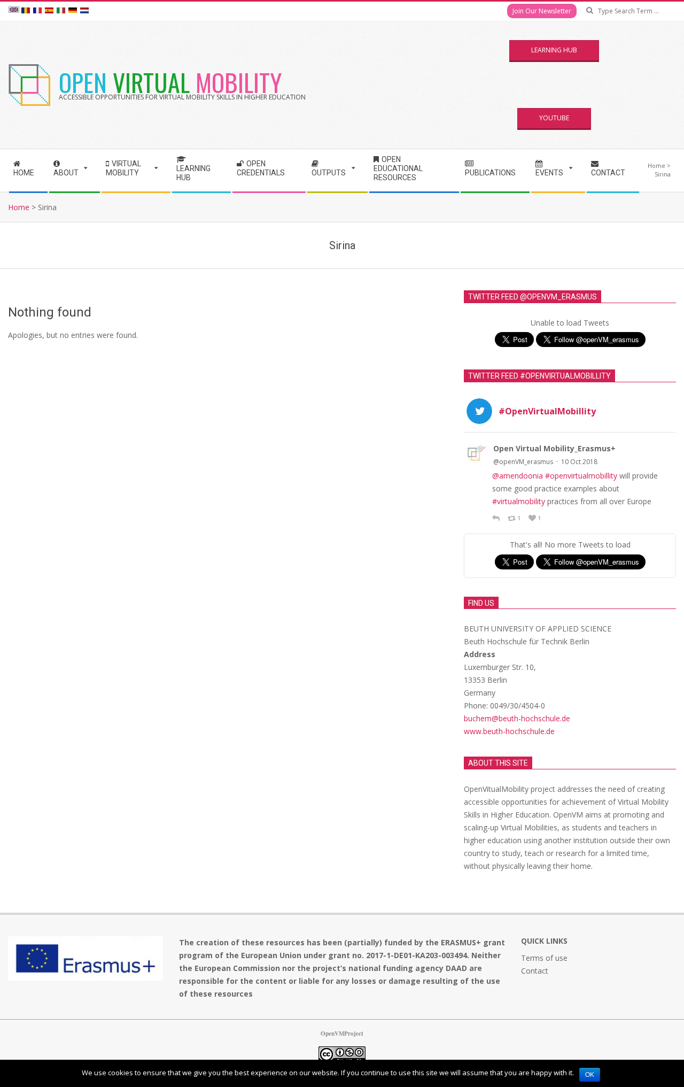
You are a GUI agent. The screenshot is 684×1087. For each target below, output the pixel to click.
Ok (589, 1074)
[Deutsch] (73, 11)
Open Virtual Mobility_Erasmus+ (554, 448)
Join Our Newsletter (541, 11)
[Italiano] (61, 11)
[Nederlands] (84, 11)
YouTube (554, 117)
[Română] (26, 11)
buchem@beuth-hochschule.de (517, 718)
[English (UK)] (14, 11)
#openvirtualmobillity (581, 476)
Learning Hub (554, 50)
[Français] (37, 11)
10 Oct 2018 (579, 461)
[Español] (49, 11)
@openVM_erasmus (523, 461)
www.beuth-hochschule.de (509, 731)
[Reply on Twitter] (497, 518)
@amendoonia (517, 476)
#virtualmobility (518, 501)
